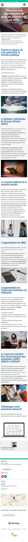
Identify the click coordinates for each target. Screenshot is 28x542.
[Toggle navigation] (24, 4)
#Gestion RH (17, 22)
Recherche (26, 1)
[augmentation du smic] (14, 275)
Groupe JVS (24, 529)
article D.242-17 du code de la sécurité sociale (14, 201)
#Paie (23, 22)
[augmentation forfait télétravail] (14, 340)
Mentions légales (16, 529)
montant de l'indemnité (9, 297)
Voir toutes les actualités (14, 26)
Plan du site (4, 529)
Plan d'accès (3, 489)
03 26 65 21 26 (5, 488)
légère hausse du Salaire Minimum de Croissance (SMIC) (14, 249)
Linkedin (5, 476)
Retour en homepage (2, 5)
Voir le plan (14, 500)
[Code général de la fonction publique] (14, 104)
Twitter (2, 476)
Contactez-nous (8, 515)
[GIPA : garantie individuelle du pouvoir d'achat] (14, 168)
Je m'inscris (7, 469)
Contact (9, 529)
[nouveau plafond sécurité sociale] (14, 228)
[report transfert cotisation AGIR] (14, 393)
